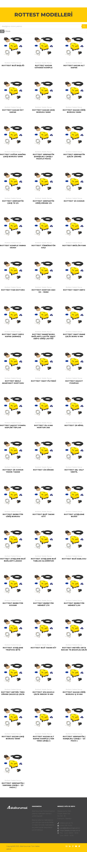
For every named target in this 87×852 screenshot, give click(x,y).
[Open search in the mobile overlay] (43, 26)
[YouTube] (76, 846)
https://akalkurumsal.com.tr (70, 830)
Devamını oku (13, 47)
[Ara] (75, 3)
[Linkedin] (69, 846)
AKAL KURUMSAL (14, 3)
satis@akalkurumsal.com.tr (70, 828)
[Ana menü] (79, 3)
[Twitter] (79, 846)
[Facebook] (73, 846)
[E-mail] (66, 846)
